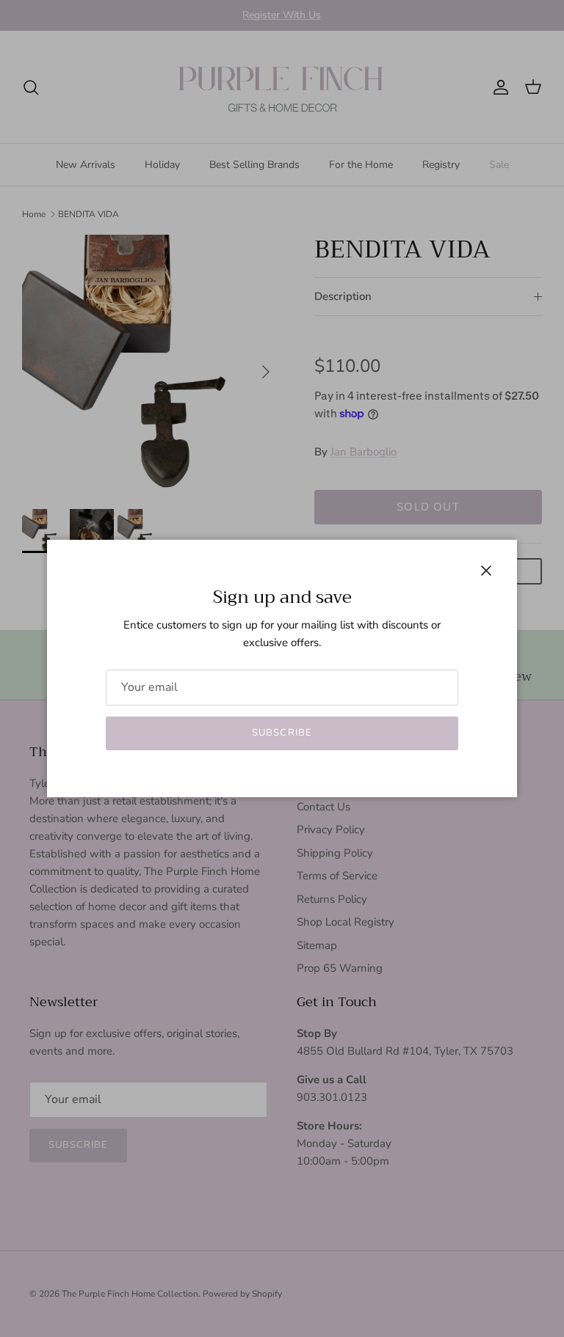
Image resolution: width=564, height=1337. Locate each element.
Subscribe (281, 732)
